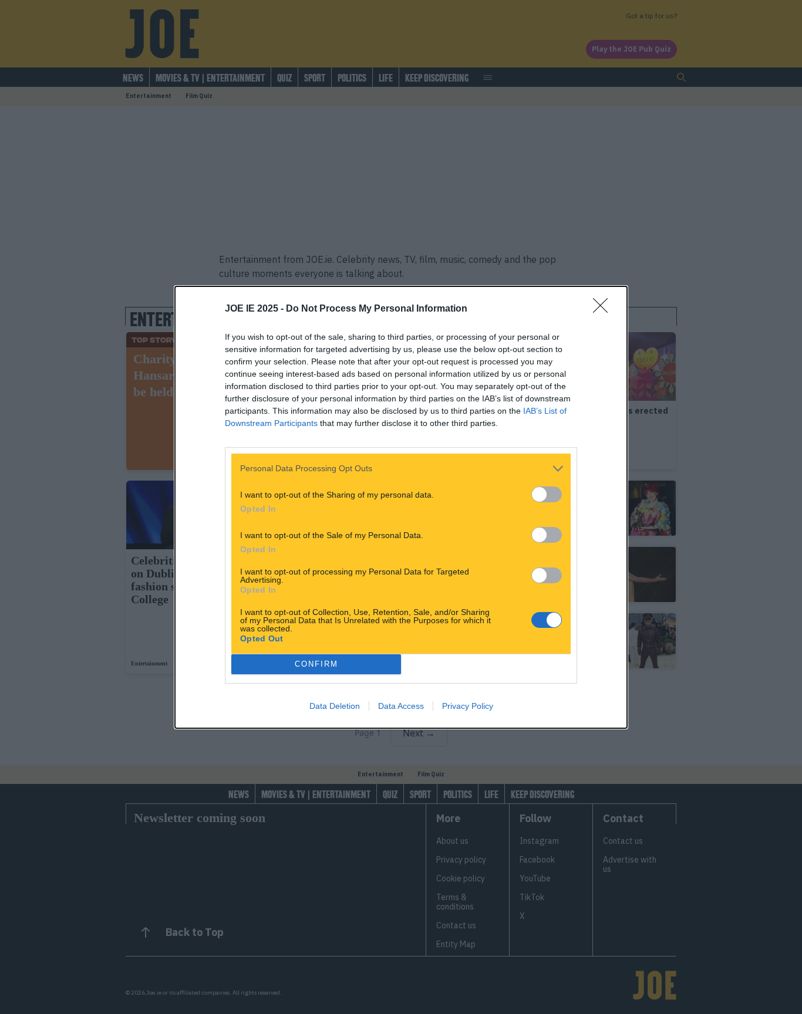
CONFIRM (316, 664)
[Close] (604, 309)
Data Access (401, 706)
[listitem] (401, 468)
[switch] (546, 494)
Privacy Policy (467, 706)
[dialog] (401, 507)
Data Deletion (334, 706)
